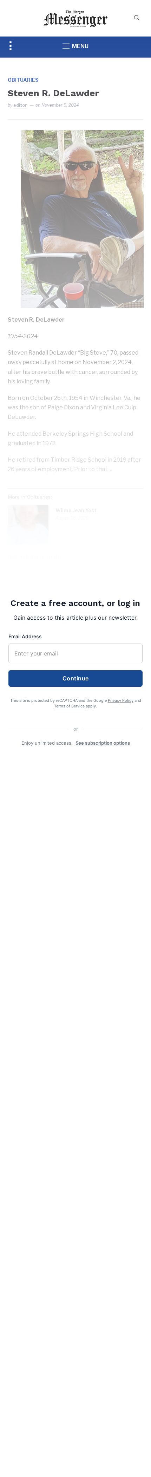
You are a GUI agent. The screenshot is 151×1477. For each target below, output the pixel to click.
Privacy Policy (120, 700)
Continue (76, 678)
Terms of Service (69, 705)
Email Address (25, 636)
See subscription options (103, 743)
